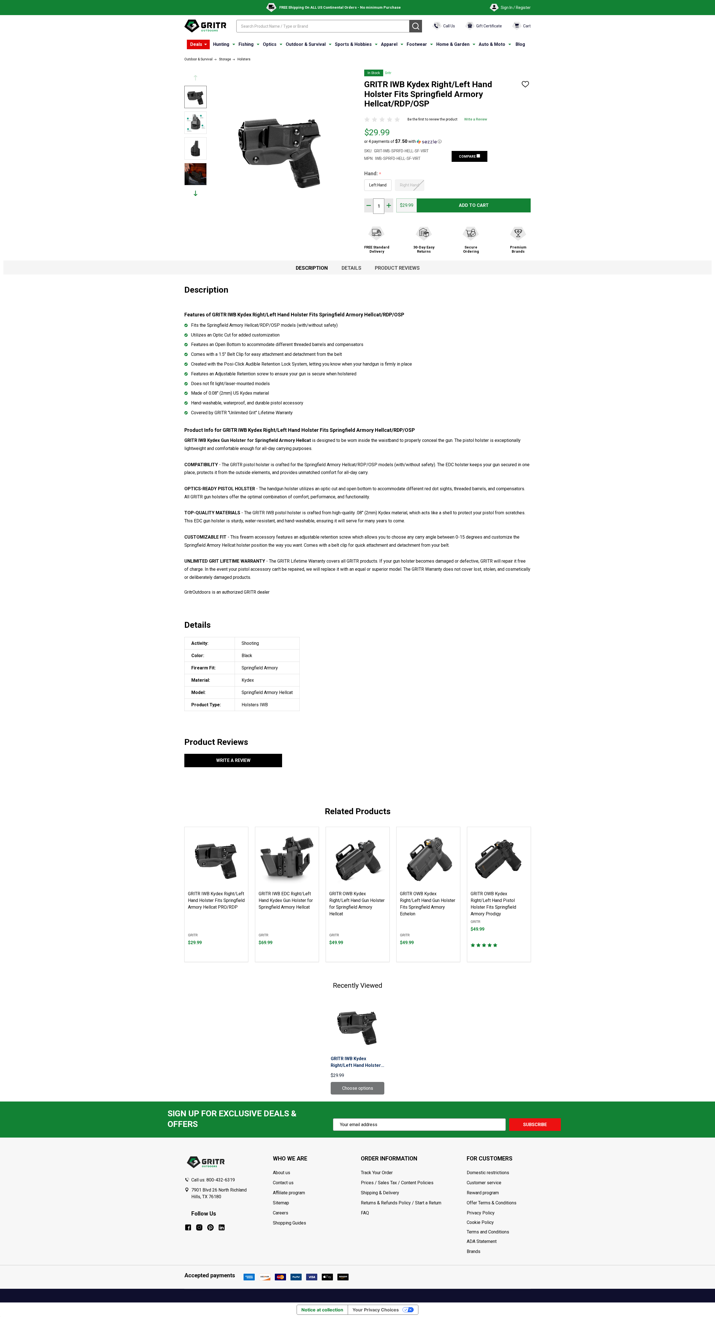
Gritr (388, 73)
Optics (270, 44)
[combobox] (322, 26)
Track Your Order (377, 1172)
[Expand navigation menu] (233, 44)
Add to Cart (474, 205)
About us (281, 1172)
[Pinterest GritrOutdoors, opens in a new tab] (210, 1227)
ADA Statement (482, 1241)
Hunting (221, 44)
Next (195, 193)
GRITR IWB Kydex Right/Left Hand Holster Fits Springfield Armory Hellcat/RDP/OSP (356, 1062)
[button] (403, 141)
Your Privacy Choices (375, 1310)
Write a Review (475, 119)
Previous (195, 78)
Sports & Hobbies (353, 44)
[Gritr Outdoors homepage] (205, 26)
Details (351, 268)
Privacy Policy (498, 1213)
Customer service (484, 1182)
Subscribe (535, 1124)
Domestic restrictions (488, 1172)
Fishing (246, 44)
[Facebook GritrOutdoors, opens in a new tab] (188, 1227)
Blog (520, 44)
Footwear (417, 44)
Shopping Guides (289, 1223)
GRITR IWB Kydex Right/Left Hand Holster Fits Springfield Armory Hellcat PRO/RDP (216, 900)
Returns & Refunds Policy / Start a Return (401, 1202)
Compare (467, 156)
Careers (280, 1213)
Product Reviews (397, 268)
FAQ (365, 1213)
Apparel (389, 44)
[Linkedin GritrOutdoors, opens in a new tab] (221, 1227)
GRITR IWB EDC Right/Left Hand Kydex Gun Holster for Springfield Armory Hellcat (286, 900)
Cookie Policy (498, 1222)
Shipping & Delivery (380, 1192)
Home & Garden (452, 44)
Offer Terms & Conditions (491, 1202)
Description (312, 268)
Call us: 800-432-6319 (213, 1180)
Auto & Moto (492, 44)
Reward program (483, 1192)
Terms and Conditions (498, 1232)
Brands (473, 1251)
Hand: (373, 173)
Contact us (283, 1182)
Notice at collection (322, 1310)
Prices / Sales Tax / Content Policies (397, 1182)
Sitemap (281, 1202)
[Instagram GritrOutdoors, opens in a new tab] (199, 1227)
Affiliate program (289, 1192)
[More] (205, 44)
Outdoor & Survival (306, 44)
